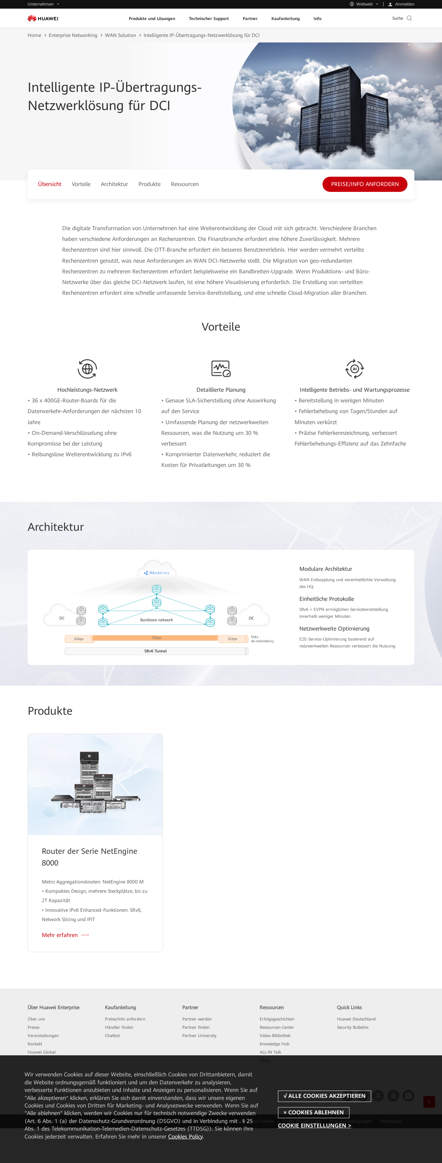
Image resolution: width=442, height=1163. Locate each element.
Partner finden (196, 1027)
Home (34, 35)
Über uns (36, 1019)
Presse (33, 1027)
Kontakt (35, 1044)
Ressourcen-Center (277, 1027)
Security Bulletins (352, 1027)
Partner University (199, 1035)
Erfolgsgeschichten (277, 1019)
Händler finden (119, 1027)
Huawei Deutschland (356, 1019)
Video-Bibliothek (275, 1035)
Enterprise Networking (73, 35)
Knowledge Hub (274, 1044)
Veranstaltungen (43, 1035)
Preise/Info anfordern (125, 1019)
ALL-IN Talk (270, 1052)
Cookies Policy (185, 1136)
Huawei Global (42, 1052)
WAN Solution (120, 35)
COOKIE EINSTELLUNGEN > (314, 1125)
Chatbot (112, 1035)
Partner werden (197, 1019)
